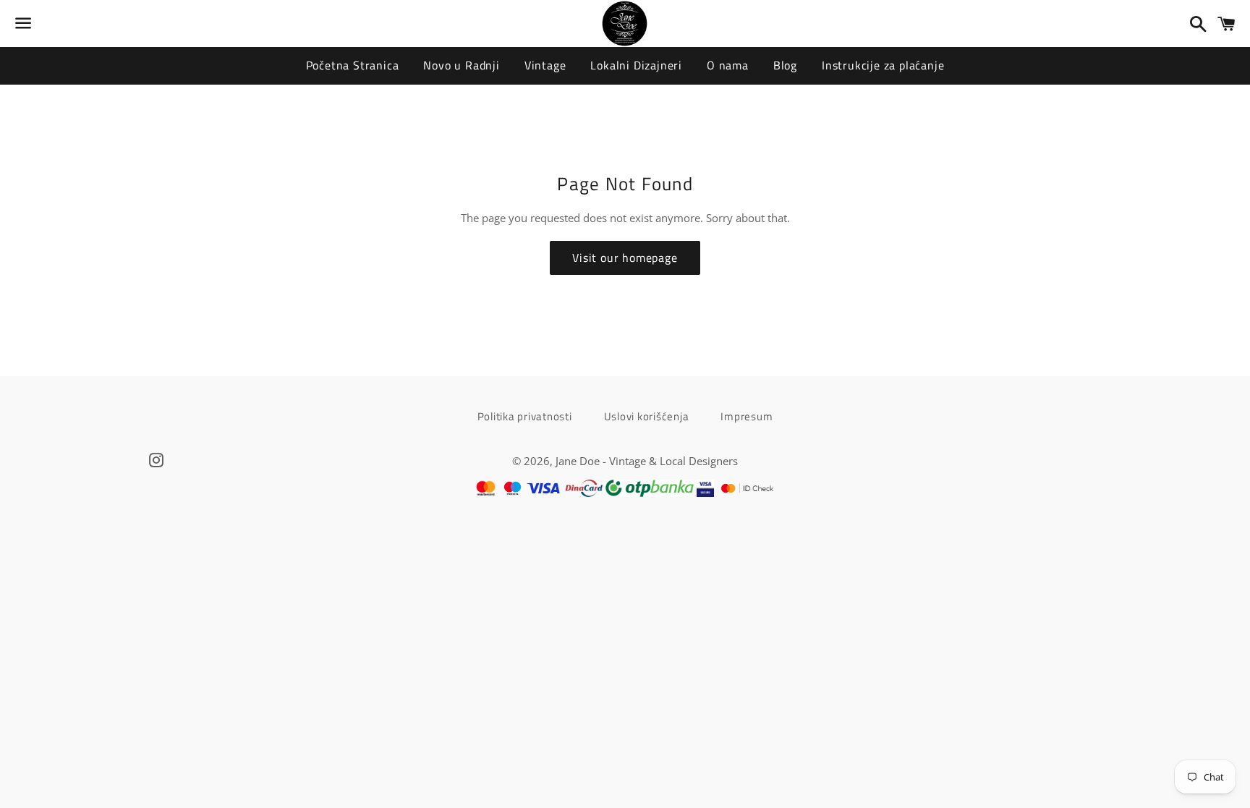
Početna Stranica (352, 65)
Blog (785, 65)
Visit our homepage (624, 257)
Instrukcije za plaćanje (883, 65)
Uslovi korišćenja (646, 416)
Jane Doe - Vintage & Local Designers (647, 461)
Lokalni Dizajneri (636, 65)
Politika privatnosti (524, 416)
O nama (728, 65)
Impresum (746, 416)
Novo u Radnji (461, 65)
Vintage (545, 65)
